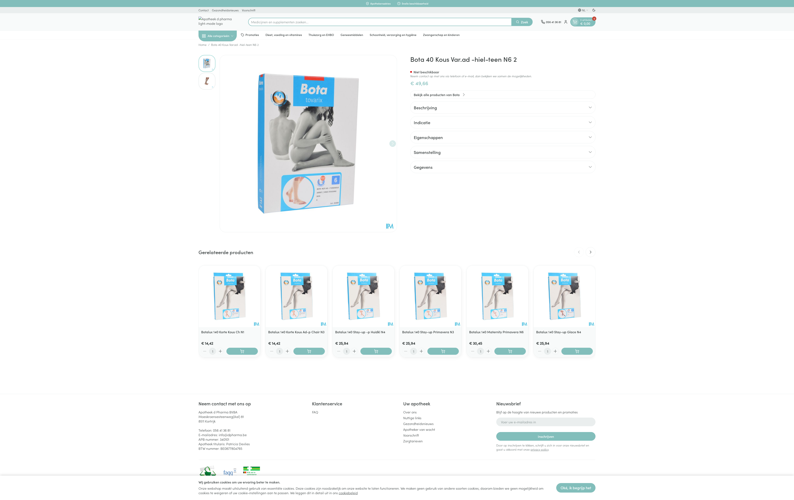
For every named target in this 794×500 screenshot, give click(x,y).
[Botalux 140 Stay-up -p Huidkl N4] (363, 296)
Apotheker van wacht (419, 429)
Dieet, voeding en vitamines (283, 35)
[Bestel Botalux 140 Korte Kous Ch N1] (242, 351)
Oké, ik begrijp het (576, 487)
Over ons (410, 412)
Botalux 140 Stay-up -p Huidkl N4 (360, 332)
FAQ (315, 412)
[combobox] (380, 22)
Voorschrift (248, 10)
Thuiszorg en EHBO (321, 35)
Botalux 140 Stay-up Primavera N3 (428, 332)
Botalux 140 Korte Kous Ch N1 (222, 332)
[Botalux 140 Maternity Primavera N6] (497, 296)
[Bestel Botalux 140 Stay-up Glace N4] (577, 351)
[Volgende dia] (591, 252)
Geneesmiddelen (352, 35)
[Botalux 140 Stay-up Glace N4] (564, 296)
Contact (203, 10)
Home (202, 45)
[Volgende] (392, 143)
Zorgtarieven (413, 441)
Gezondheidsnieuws (225, 10)
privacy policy (540, 449)
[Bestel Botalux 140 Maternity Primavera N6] (510, 351)
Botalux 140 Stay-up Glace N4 (558, 332)
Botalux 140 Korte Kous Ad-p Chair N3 (296, 332)
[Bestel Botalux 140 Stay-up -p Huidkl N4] (376, 351)
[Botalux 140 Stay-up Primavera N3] (430, 296)
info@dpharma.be (233, 434)
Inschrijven (546, 436)
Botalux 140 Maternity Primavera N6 (496, 332)
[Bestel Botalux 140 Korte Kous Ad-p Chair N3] (309, 351)
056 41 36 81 (221, 430)
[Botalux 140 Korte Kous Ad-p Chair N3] (296, 296)
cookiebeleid (348, 492)
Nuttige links (412, 417)
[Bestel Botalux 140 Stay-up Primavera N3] (443, 351)
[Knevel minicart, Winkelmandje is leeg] (575, 22)
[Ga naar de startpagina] (219, 22)
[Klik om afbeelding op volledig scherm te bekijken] (308, 143)
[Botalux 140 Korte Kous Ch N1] (229, 296)
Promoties (252, 35)
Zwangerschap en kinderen (441, 35)
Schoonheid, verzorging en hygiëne (393, 35)
